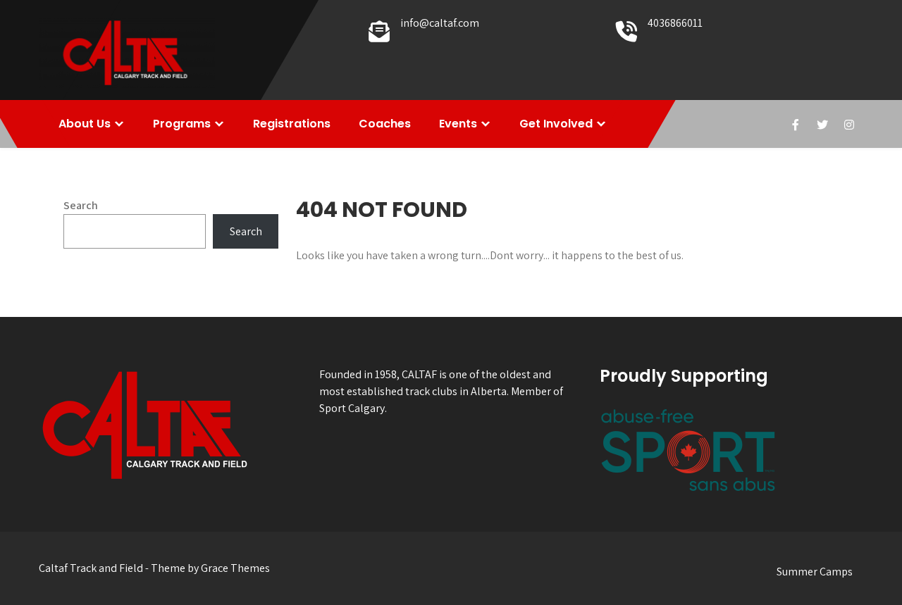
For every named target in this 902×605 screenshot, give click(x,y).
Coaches (385, 124)
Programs (182, 124)
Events (458, 124)
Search (80, 205)
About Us (84, 124)
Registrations (291, 124)
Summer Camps (815, 571)
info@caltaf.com (439, 22)
